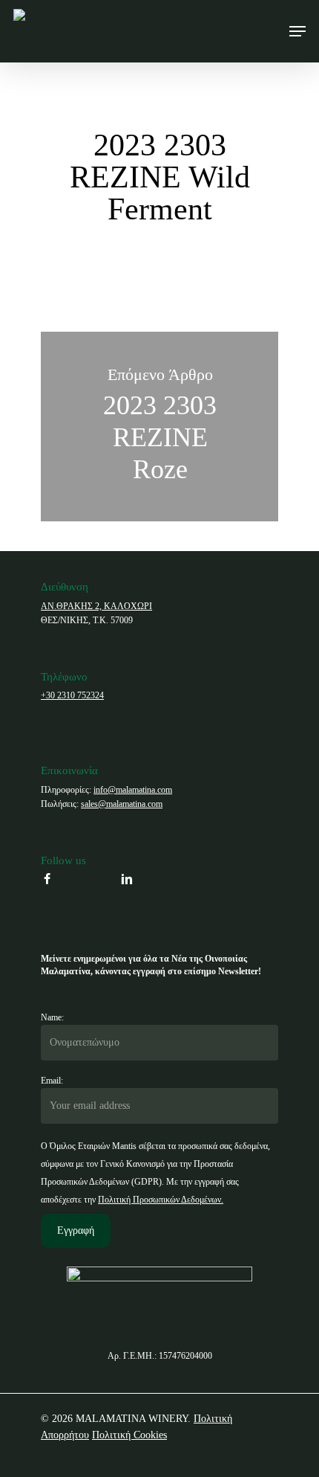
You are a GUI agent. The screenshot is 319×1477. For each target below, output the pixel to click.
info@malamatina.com (132, 790)
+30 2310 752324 (72, 695)
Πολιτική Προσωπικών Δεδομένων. (160, 1199)
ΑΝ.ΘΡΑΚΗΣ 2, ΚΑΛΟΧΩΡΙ (96, 606)
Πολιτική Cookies (129, 1435)
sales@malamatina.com (121, 804)
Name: (52, 1017)
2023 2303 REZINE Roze (159, 427)
